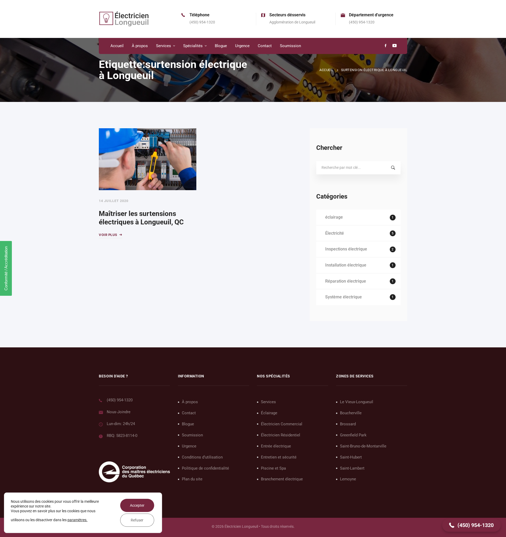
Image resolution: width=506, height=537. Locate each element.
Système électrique (359, 296)
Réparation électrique (359, 281)
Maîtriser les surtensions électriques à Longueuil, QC (141, 218)
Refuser (137, 520)
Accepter (137, 505)
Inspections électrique (359, 249)
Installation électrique (359, 265)
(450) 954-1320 (120, 400)
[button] (471, 525)
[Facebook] (385, 46)
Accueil (326, 70)
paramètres (76, 520)
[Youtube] (394, 46)
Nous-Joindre (118, 412)
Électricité (359, 233)
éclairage (359, 217)
